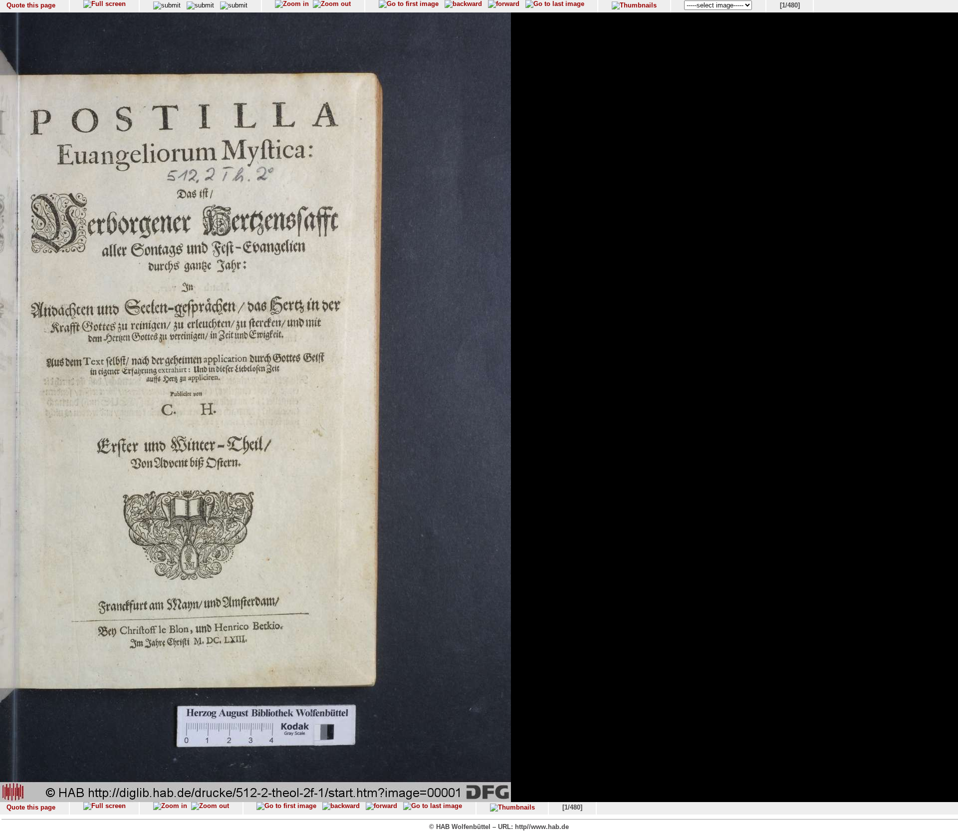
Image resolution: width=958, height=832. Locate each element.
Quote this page (30, 5)
